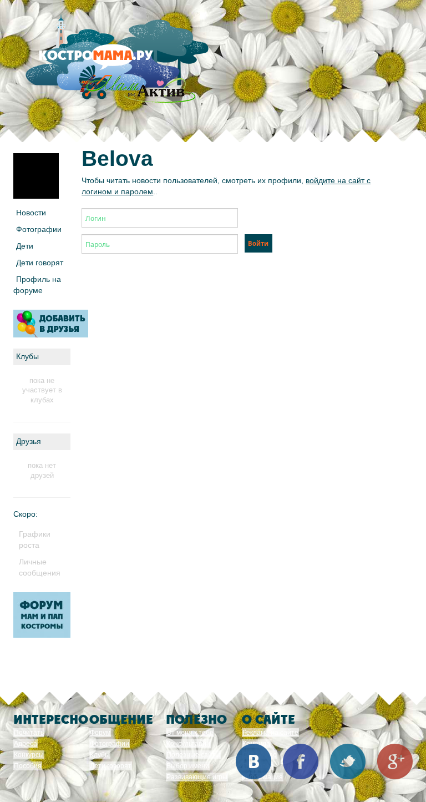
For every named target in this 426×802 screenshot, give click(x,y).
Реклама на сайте (270, 733)
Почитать (29, 733)
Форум (100, 733)
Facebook (300, 761)
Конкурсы (29, 755)
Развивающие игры (196, 777)
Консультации (188, 744)
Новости (31, 212)
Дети (24, 245)
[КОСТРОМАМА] (115, 60)
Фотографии (39, 229)
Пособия (28, 766)
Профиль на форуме (37, 285)
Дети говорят (39, 262)
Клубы (100, 755)
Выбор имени (187, 766)
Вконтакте (253, 761)
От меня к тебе (190, 733)
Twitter (348, 761)
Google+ (395, 761)
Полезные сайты (193, 755)
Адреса (25, 744)
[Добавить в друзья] (50, 323)
